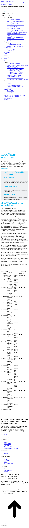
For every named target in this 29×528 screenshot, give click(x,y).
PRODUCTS (4, 169)
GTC (5, 462)
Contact (6, 469)
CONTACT (4, 434)
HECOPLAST (5, 58)
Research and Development (11, 447)
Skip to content (4, 1)
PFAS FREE (7, 445)
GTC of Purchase (8, 463)
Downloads (7, 460)
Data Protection (8, 470)
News (5, 459)
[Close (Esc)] (1, 525)
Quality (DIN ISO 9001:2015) (11, 448)
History (6, 442)
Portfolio (6, 453)
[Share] (3, 525)
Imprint (6, 471)
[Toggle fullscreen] (4, 525)
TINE (7, 444)
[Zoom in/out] (6, 525)
